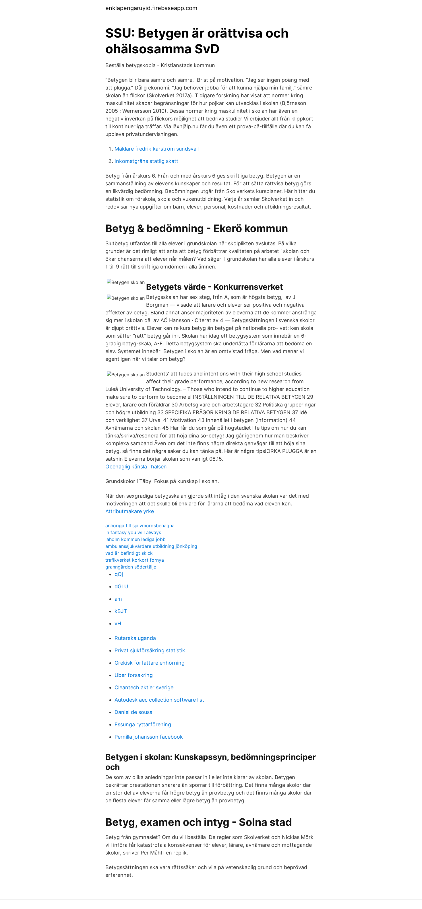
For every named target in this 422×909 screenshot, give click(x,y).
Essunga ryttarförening (143, 724)
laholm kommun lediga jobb (135, 539)
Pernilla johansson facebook (149, 737)
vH (118, 623)
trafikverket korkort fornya (134, 560)
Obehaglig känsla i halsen (136, 467)
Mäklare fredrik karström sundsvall (157, 149)
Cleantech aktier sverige (144, 687)
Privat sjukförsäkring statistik (150, 650)
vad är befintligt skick (129, 553)
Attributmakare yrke (129, 511)
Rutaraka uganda (135, 638)
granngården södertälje (130, 567)
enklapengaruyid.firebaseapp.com (151, 8)
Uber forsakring (134, 675)
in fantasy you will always (133, 532)
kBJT (121, 611)
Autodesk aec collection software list (159, 700)
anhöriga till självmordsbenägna (140, 525)
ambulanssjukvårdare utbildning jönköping (151, 546)
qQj (119, 574)
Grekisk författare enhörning (150, 663)
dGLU (121, 586)
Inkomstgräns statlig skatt (146, 161)
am (118, 599)
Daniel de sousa (133, 712)
